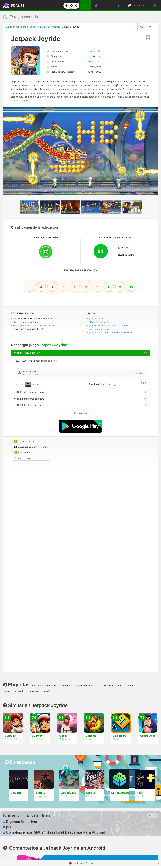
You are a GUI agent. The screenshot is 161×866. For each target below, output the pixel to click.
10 (131, 286)
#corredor (65, 685)
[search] (74, 17)
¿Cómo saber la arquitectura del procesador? (111, 332)
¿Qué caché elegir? (98, 322)
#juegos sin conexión (40, 691)
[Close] (158, 863)
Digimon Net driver (20, 821)
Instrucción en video (99, 329)
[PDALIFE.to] (11, 5)
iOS (99, 51)
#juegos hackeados (15, 691)
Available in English (83, 863)
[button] (155, 110)
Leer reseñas (126, 255)
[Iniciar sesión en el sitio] (155, 5)
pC (7, 827)
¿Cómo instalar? (97, 318)
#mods (129, 685)
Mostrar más (80, 413)
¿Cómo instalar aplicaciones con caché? (108, 325)
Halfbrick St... (94, 61)
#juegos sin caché (112, 685)
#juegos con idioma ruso (86, 685)
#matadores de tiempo (44, 685)
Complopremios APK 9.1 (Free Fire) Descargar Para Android (54, 832)
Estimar (127, 247)
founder (35, 384)
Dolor (153, 815)
